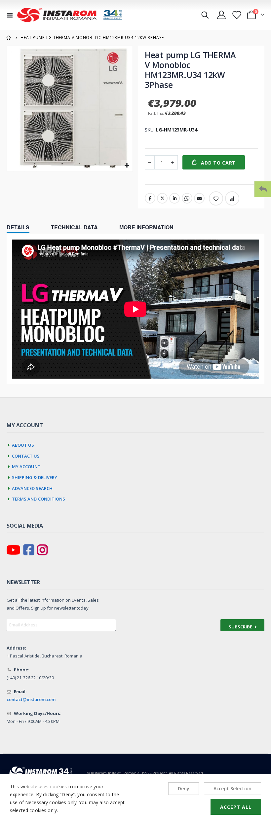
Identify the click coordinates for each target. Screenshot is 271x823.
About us (23, 444)
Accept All (236, 807)
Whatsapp (187, 198)
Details (18, 227)
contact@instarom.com (31, 699)
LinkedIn (174, 198)
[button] (127, 165)
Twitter (162, 198)
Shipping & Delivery (35, 476)
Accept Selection (232, 788)
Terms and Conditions (38, 498)
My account (26, 465)
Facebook (150, 198)
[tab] (23, 228)
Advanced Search (32, 487)
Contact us (26, 455)
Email (199, 198)
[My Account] (221, 15)
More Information (146, 227)
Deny (183, 788)
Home (9, 38)
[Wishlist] (236, 15)
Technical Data (74, 227)
